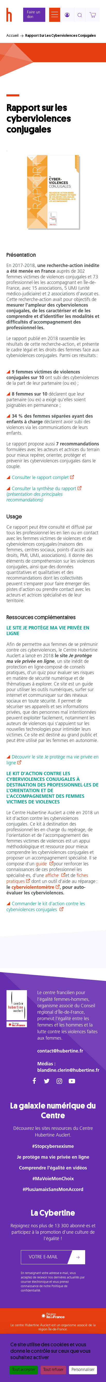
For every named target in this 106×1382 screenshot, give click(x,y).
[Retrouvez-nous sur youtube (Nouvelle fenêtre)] (72, 1082)
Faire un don (33, 15)
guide (42, 864)
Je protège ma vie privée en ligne (53, 1157)
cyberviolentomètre (33, 887)
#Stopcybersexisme (53, 1147)
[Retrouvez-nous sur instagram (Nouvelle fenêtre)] (59, 1082)
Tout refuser (53, 1370)
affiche (52, 876)
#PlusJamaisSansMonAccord (53, 1190)
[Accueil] (9, 15)
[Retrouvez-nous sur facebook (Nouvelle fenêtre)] (34, 1082)
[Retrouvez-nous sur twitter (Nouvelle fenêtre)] (46, 1082)
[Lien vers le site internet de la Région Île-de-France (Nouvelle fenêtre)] (16, 1024)
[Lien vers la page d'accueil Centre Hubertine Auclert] (16, 1005)
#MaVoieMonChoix (53, 1179)
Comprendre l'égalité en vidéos (53, 1168)
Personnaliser (83, 1370)
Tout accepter (23, 1370)
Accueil (12, 35)
